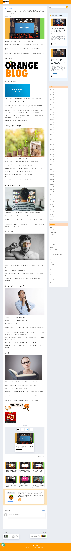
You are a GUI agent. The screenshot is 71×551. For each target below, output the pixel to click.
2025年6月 (52, 119)
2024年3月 (52, 156)
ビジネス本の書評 (53, 249)
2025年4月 (52, 124)
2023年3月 (52, 186)
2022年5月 (52, 211)
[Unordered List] (17, 518)
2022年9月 (52, 201)
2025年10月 (52, 109)
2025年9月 (52, 112)
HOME (36, 545)
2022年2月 (52, 219)
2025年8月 (52, 114)
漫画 (50, 277)
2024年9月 (52, 142)
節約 (50, 282)
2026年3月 (52, 97)
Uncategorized (53, 232)
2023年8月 (52, 174)
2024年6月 (52, 149)
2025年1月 (52, 132)
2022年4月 (52, 214)
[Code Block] (20, 518)
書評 (50, 269)
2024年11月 (52, 137)
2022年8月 (52, 204)
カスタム (51, 237)
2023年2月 (52, 189)
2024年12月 (52, 134)
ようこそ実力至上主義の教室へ (56, 254)
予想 (50, 259)
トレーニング (52, 242)
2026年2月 (52, 99)
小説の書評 (52, 264)
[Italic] (10, 518)
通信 (43, 456)
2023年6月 (52, 179)
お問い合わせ (27, 547)
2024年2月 (52, 159)
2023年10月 (52, 169)
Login (44, 510)
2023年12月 (52, 164)
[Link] (21, 518)
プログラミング (53, 252)
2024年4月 (52, 154)
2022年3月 (52, 216)
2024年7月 (52, 147)
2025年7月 (52, 117)
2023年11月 (52, 166)
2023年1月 (52, 191)
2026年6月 (52, 92)
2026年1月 (52, 102)
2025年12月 (52, 104)
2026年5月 (52, 94)
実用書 (51, 262)
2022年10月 (52, 199)
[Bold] (9, 518)
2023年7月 (52, 176)
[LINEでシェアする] (31, 429)
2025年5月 (52, 122)
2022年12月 (52, 194)
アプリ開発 (52, 234)
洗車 (50, 274)
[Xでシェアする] (18, 429)
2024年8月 (52, 144)
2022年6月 (52, 209)
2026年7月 (52, 89)
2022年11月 (52, 196)
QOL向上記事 (52, 230)
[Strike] (13, 518)
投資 (50, 267)
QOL (37, 456)
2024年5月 (52, 152)
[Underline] (12, 518)
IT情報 (43, 454)
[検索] (67, 7)
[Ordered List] (15, 518)
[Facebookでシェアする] (22, 429)
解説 (40, 456)
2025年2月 (52, 129)
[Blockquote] (18, 518)
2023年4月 (52, 184)
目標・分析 (52, 279)
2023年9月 (52, 171)
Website (20, 501)
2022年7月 (52, 206)
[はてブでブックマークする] (26, 429)
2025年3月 (52, 127)
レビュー (51, 257)
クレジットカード (53, 239)
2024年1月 (52, 162)
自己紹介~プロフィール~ (41, 547)
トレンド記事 (52, 244)
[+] (24, 517)
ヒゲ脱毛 (51, 247)
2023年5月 (52, 181)
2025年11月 (52, 107)
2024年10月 (52, 139)
